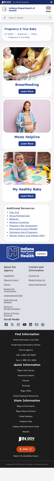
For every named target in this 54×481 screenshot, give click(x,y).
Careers (41, 253)
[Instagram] (18, 324)
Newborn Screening (19, 222)
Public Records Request (10, 301)
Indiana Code (26, 421)
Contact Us (34, 275)
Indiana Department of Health (22, 9)
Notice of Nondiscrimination (12, 307)
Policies (25, 380)
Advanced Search (26, 375)
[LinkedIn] (30, 324)
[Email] (36, 324)
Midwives (14, 219)
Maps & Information (26, 406)
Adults (34, 34)
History (7, 284)
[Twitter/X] (12, 324)
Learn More (27, 91)
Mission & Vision (11, 280)
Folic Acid (14, 212)
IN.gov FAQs (26, 391)
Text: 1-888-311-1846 (26, 360)
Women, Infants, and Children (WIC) (27, 235)
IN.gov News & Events (26, 411)
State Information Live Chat (26, 339)
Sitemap (26, 385)
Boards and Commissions (10, 290)
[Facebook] (6, 324)
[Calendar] (42, 324)
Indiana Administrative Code (26, 426)
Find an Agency (26, 350)
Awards (26, 431)
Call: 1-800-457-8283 (26, 355)
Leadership (9, 275)
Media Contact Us (37, 280)
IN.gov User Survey (25, 370)
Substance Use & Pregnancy (23, 232)
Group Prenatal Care (19, 215)
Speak (25, 449)
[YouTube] (24, 324)
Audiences (22, 34)
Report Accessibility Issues (26, 456)
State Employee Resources (25, 396)
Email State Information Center (25, 345)
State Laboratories (37, 284)
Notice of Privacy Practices (12, 314)
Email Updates (26, 416)
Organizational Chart (13, 295)
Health (10, 34)
